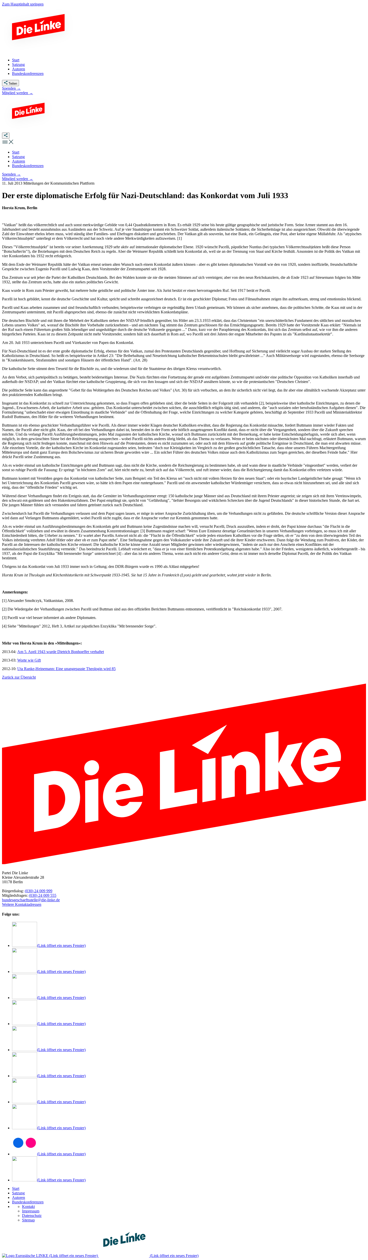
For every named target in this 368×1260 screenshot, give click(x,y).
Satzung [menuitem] (18, 64)
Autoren (18, 1197)
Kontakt (28, 1206)
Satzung (18, 1193)
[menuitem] (15, 152)
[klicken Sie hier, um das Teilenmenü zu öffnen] (6, 136)
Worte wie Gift (29, 660)
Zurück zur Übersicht (19, 677)
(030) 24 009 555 (42, 895)
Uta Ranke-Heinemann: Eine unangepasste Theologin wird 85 (66, 669)
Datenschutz (32, 1215)
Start (15, 1188)
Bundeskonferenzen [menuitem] (28, 73)
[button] (8, 144)
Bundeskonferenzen (28, 1202)
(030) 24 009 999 (38, 891)
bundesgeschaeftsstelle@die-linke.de (31, 900)
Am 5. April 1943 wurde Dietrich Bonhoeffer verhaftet (60, 652)
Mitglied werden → (17, 93)
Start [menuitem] (15, 60)
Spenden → (11, 88)
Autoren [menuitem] (18, 69)
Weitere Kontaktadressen (21, 904)
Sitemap (28, 1220)
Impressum (30, 1211)
